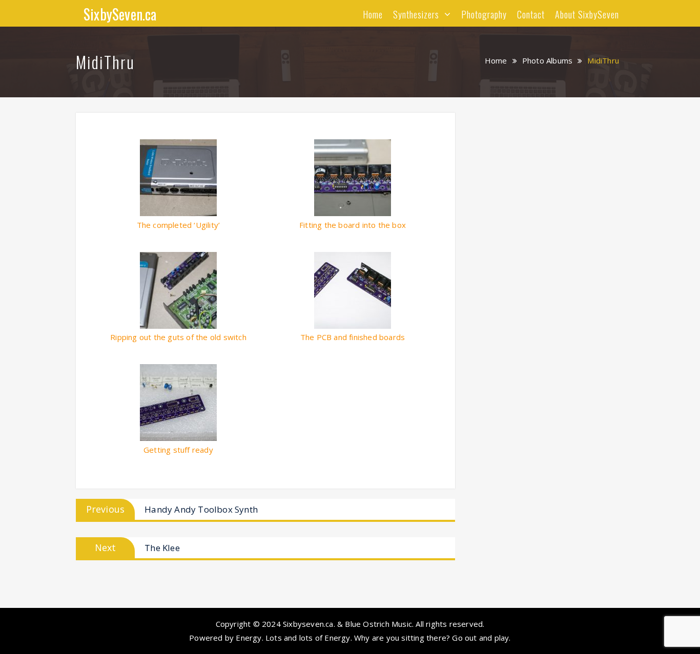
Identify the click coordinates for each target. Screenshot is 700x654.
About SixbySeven (587, 14)
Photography (484, 14)
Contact (531, 14)
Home (373, 14)
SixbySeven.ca (120, 14)
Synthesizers (416, 14)
